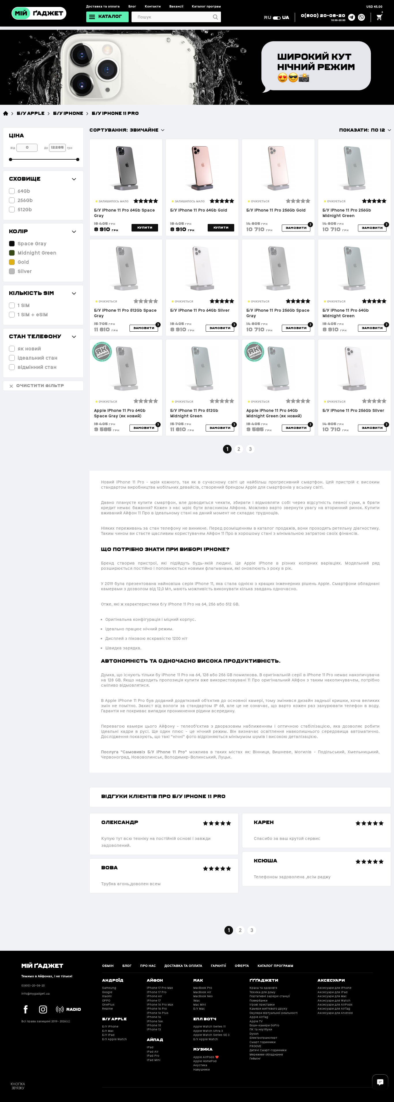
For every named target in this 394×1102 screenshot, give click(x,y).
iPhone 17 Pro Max (160, 988)
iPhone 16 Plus (157, 1013)
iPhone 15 (154, 1025)
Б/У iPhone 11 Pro (115, 113)
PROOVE (255, 1046)
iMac (196, 1000)
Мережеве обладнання (266, 1054)
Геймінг (255, 1058)
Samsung (109, 988)
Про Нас (148, 965)
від (12, 148)
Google (107, 992)
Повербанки (258, 1000)
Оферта (242, 965)
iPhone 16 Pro (157, 1009)
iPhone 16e (155, 1021)
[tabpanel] (164, 853)
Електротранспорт (263, 1038)
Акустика (200, 1065)
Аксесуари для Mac (332, 996)
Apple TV (255, 1021)
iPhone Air (154, 996)
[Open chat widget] (380, 1082)
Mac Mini (199, 1004)
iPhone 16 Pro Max (160, 1004)
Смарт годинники (262, 1042)
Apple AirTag (258, 1017)
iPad (150, 1047)
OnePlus (108, 1004)
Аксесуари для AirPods (335, 1004)
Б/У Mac (108, 1031)
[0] (379, 17)
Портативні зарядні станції (269, 996)
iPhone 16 (154, 1017)
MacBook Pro (202, 988)
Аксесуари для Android (335, 1013)
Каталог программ (275, 965)
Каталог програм (206, 6)
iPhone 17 (154, 1000)
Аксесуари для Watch (334, 1000)
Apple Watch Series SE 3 (211, 1035)
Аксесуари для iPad (333, 992)
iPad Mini (153, 1060)
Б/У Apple (30, 113)
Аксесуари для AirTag (334, 1009)
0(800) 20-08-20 (323, 15)
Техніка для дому (262, 992)
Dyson (254, 1034)
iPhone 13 (154, 1029)
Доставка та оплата (103, 6)
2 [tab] (240, 930)
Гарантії (218, 965)
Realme (107, 1009)
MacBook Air (202, 992)
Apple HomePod (205, 1061)
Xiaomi (107, 996)
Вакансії (176, 6)
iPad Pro (153, 1056)
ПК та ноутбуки (260, 1029)
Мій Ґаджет (42, 965)
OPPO (106, 1000)
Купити (144, 227)
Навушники (201, 1069)
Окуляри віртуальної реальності (273, 1013)
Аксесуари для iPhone (334, 988)
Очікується (260, 201)
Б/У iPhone (68, 113)
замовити (296, 227)
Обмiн (108, 965)
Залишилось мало (113, 201)
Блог (132, 6)
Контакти (153, 6)
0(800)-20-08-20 (33, 985)
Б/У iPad (108, 1035)
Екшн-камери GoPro (264, 1025)
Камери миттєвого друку (268, 1009)
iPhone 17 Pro (156, 992)
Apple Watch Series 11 (209, 1026)
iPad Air (152, 1052)
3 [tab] (251, 930)
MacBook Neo (203, 996)
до (46, 148)
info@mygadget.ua (35, 993)
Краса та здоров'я (263, 988)
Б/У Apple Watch (114, 1039)
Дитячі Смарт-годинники (267, 1050)
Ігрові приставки (262, 1004)
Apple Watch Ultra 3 (208, 1031)
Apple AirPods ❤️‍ (206, 1057)
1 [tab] (229, 930)
